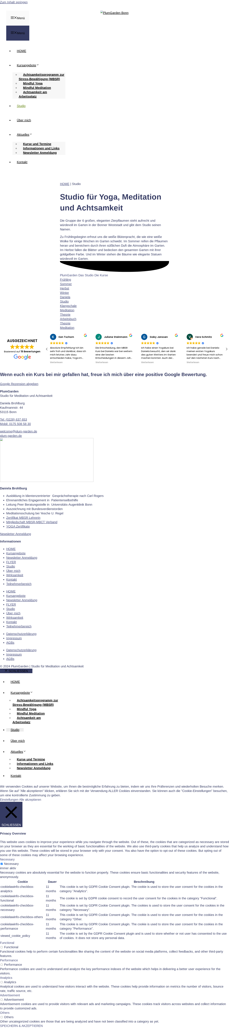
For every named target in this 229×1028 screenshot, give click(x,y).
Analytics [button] (6, 977)
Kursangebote (26, 65)
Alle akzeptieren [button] (30, 799)
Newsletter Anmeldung (40, 152)
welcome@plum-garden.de (18, 431)
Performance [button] (9, 960)
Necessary (11, 863)
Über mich (24, 120)
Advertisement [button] (10, 995)
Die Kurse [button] (101, 275)
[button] (226, 349)
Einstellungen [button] (9, 799)
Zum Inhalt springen (14, 2)
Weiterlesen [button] (56, 362)
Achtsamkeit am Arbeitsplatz (33, 94)
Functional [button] (7, 942)
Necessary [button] (7, 859)
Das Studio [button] (86, 275)
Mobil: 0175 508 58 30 (15, 424)
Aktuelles (23, 134)
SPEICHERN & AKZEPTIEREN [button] (21, 1026)
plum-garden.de (11, 435)
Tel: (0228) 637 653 (13, 419)
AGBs (10, 642)
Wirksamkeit (14, 575)
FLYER (11, 562)
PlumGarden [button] (69, 275)
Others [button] (5, 1012)
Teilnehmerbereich (18, 584)
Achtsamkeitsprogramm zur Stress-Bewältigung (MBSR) (41, 77)
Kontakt (22, 162)
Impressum (14, 638)
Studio (21, 106)
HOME (21, 51)
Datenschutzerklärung (21, 634)
